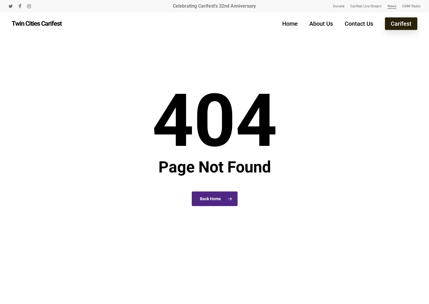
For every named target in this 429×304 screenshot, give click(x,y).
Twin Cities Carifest (37, 23)
